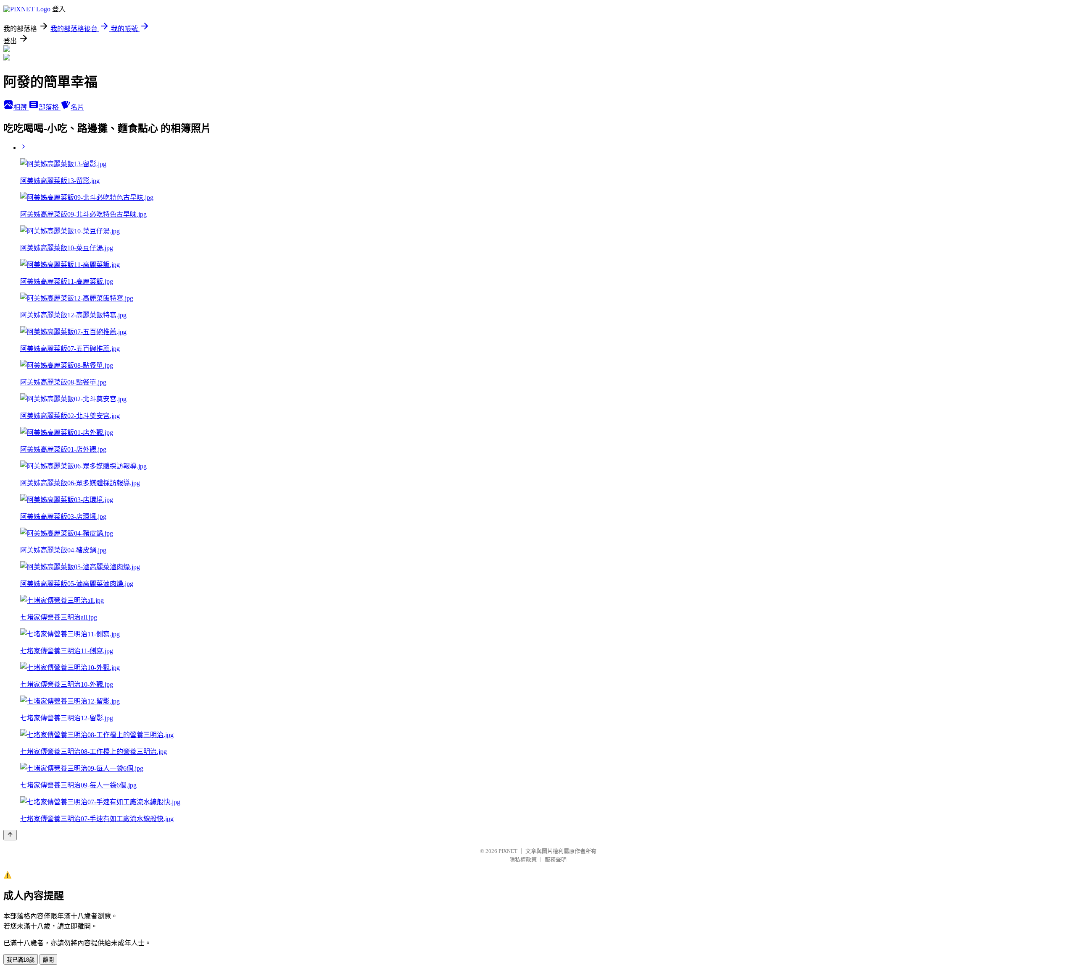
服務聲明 (556, 859)
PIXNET (507, 851)
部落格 (50, 107)
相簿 (21, 107)
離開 (48, 960)
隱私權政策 (523, 859)
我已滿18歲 (20, 960)
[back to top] (10, 835)
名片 (77, 107)
